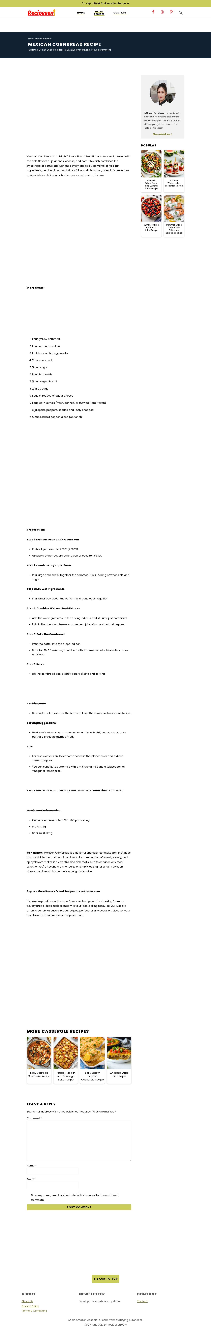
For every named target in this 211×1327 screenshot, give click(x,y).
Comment (34, 1118)
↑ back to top (105, 1278)
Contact (120, 12)
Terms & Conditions (34, 1310)
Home (81, 12)
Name (31, 1165)
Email (31, 1179)
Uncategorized (44, 38)
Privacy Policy (30, 1306)
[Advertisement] (79, 92)
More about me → (163, 134)
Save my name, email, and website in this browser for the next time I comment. (75, 1197)
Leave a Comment (101, 49)
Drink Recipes (99, 13)
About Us (27, 1301)
